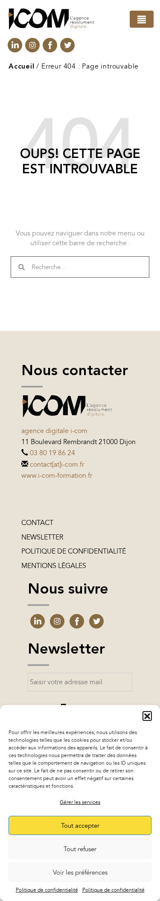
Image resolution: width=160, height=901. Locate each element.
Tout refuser (80, 849)
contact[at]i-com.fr (57, 464)
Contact (37, 523)
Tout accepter (80, 825)
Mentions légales (53, 566)
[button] (147, 716)
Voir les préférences (80, 872)
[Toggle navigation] (142, 19)
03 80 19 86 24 (52, 453)
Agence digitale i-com (54, 431)
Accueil (22, 66)
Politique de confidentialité (47, 890)
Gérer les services (80, 802)
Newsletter (42, 537)
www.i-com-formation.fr (56, 475)
